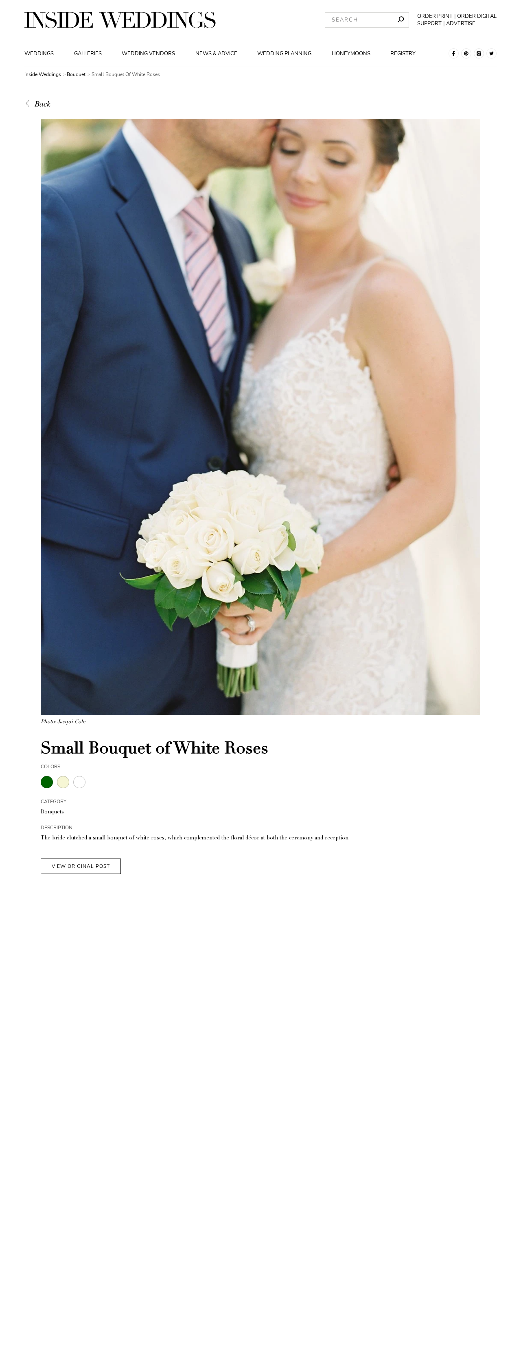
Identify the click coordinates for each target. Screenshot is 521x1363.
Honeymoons (351, 53)
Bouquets (52, 812)
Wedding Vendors (148, 53)
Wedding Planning (284, 53)
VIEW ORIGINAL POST (81, 866)
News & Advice (216, 53)
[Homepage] (120, 20)
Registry (403, 53)
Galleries (88, 53)
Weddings (39, 53)
